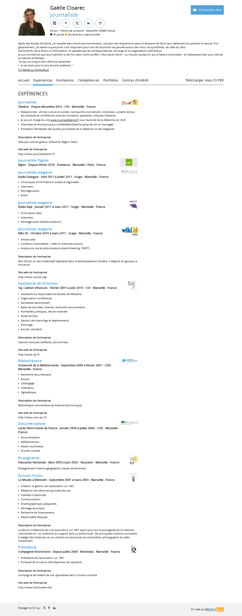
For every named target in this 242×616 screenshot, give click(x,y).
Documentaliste (31, 423)
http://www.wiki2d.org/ (32, 277)
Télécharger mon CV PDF (204, 80)
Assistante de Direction (38, 283)
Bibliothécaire (30, 360)
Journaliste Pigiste (33, 160)
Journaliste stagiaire (35, 172)
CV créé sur (198, 609)
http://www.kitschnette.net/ (35, 587)
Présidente (27, 547)
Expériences (33, 93)
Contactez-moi (209, 10)
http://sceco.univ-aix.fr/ (32, 417)
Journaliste (27, 102)
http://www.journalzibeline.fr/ (36, 154)
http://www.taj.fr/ (29, 354)
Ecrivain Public (30, 475)
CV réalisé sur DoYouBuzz (33, 70)
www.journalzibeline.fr (64, 120)
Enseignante (28, 457)
